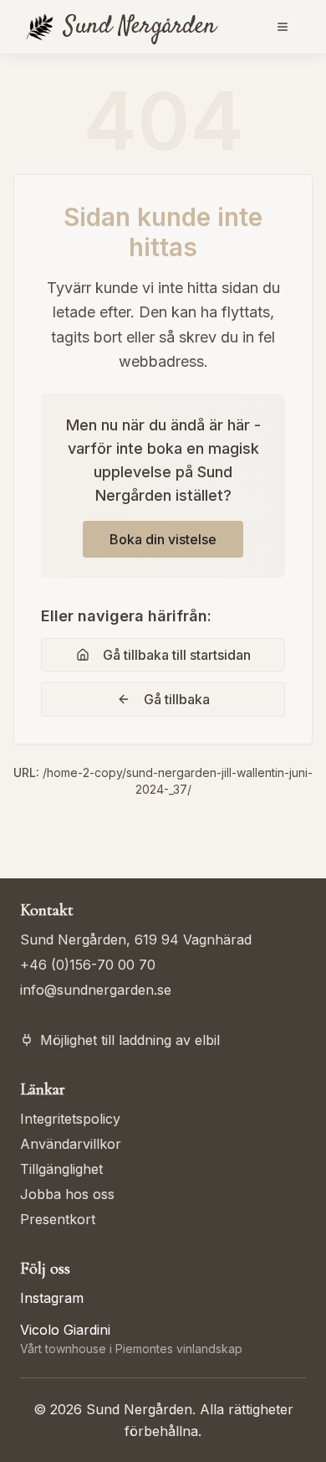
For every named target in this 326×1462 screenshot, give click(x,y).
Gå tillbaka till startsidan (177, 654)
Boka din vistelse (163, 539)
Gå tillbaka (177, 699)
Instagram (52, 1298)
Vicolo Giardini (65, 1329)
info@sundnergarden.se (95, 989)
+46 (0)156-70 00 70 (87, 964)
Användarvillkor (70, 1143)
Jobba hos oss (67, 1194)
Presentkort (57, 1219)
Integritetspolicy (70, 1118)
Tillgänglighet (61, 1169)
